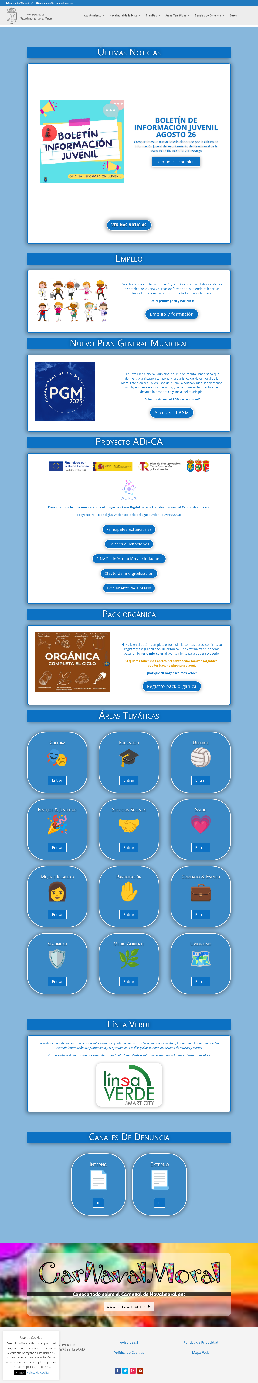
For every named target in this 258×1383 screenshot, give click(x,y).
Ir (98, 1202)
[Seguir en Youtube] (140, 1371)
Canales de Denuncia (208, 15)
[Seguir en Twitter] (125, 1371)
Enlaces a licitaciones (129, 544)
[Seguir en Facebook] (118, 1371)
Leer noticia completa (176, 161)
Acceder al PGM (171, 412)
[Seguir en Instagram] (133, 1371)
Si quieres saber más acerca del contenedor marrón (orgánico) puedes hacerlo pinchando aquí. (171, 663)
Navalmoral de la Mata (123, 15)
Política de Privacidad (200, 1342)
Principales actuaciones (129, 529)
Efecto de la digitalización (129, 573)
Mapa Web (200, 1352)
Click (129, 1085)
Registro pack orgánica (172, 686)
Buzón (233, 15)
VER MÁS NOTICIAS (129, 225)
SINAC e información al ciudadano (129, 558)
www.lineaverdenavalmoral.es (187, 1055)
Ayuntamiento (92, 15)
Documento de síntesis (129, 588)
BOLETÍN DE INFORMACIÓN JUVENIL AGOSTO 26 (176, 127)
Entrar (57, 780)
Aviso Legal (129, 1342)
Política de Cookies (129, 1352)
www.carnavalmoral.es (127, 1306)
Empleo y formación (172, 314)
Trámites (151, 15)
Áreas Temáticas (176, 15)
